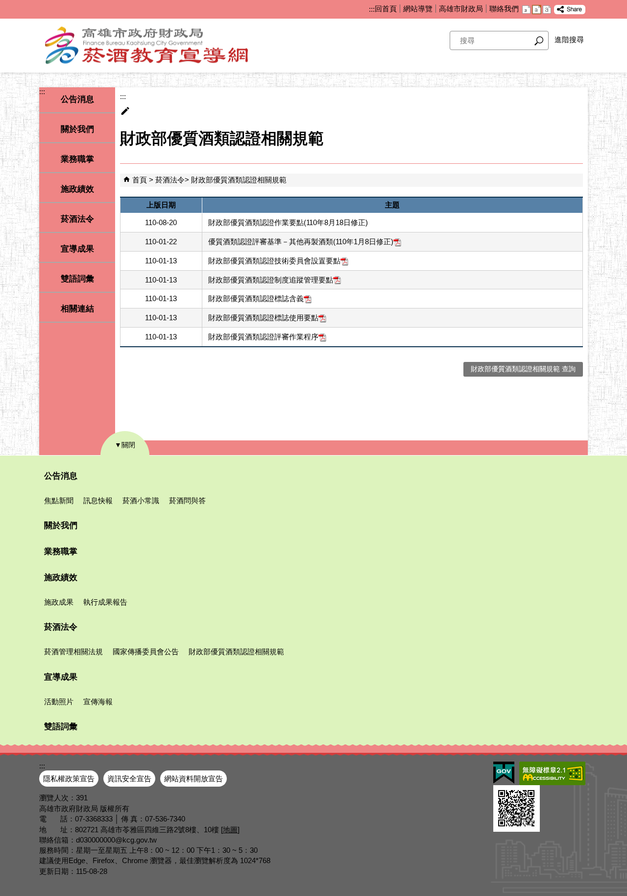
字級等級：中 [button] (536, 9)
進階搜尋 (569, 39)
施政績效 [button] (77, 189)
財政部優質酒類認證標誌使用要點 (263, 317)
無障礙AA (552, 773)
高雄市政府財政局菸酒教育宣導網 (161, 46)
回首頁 (386, 8)
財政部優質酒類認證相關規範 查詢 (523, 369)
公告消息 (60, 476)
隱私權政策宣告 (69, 778)
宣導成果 (60, 677)
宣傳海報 (98, 701)
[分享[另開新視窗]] (569, 9)
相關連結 (77, 308)
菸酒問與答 (187, 500)
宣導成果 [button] (77, 249)
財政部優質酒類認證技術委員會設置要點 (274, 260)
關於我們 (77, 129)
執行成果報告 (105, 602)
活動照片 (58, 701)
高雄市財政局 (461, 8)
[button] (539, 40)
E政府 (503, 773)
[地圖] (230, 829)
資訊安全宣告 (129, 778)
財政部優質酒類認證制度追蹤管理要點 (270, 280)
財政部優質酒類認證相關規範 (239, 180)
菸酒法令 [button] (77, 219)
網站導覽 (418, 8)
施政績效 (60, 577)
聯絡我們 (504, 8)
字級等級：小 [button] (526, 9)
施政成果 (58, 602)
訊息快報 (98, 500)
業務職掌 (77, 159)
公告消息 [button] (77, 99)
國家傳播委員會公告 (146, 651)
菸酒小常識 (140, 500)
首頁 (139, 180)
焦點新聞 (58, 500)
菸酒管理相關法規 (73, 651)
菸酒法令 (170, 180)
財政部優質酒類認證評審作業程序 (263, 337)
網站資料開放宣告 (193, 778)
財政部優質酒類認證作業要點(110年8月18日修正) (288, 222)
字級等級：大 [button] (547, 9)
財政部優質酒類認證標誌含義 (256, 298)
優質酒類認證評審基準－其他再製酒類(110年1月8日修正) (300, 241)
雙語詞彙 (77, 278)
